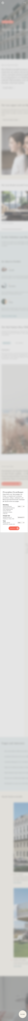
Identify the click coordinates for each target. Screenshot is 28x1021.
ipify (14, 523)
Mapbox (4, 522)
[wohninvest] (2, 2)
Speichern (13, 528)
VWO (13, 518)
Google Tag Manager (7, 506)
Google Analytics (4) (7, 517)
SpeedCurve (5, 518)
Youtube (10, 523)
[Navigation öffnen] (24, 3)
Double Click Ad (6, 507)
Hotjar (10, 518)
